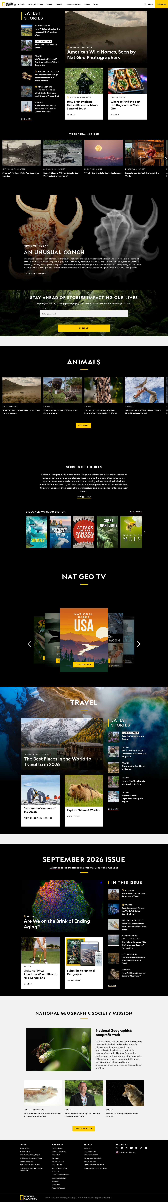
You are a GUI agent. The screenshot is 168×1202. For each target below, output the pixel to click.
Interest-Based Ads (26, 1161)
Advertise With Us (58, 1188)
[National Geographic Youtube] (131, 1148)
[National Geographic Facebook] (121, 1148)
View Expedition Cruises (38, 818)
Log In (150, 4)
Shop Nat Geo (57, 1165)
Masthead (55, 1181)
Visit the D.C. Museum (59, 1168)
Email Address (46, 309)
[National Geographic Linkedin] (136, 1148)
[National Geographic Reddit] (145, 1148)
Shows (87, 4)
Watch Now (84, 497)
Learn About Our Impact (60, 1175)
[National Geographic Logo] (28, 1199)
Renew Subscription (91, 1155)
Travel (49, 4)
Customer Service (90, 1151)
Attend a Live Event (59, 1151)
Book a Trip (56, 1155)
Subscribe (55, 867)
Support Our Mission (59, 1178)
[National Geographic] (9, 4)
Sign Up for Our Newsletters (94, 1165)
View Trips (73, 816)
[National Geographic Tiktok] (141, 1148)
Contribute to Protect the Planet (95, 1168)
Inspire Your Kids (58, 1161)
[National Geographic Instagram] (116, 1148)
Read (73, 115)
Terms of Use (24, 1148)
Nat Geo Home (57, 1148)
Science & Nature (73, 4)
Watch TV (55, 1171)
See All (112, 985)
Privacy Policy (25, 1151)
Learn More (74, 980)
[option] (21, 158)
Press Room (56, 1185)
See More (26, 119)
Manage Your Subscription (93, 1158)
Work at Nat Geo (90, 1161)
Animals (21, 4)
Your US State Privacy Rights (30, 1155)
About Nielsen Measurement (30, 1165)
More (96, 4)
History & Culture (35, 4)
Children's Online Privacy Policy (31, 1158)
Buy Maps (55, 1158)
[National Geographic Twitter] (126, 1148)
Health (59, 4)
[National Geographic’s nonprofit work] (84, 1049)
